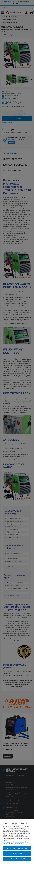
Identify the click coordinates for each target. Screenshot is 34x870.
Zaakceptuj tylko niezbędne (17, 848)
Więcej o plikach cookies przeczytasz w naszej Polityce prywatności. (16, 842)
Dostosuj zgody (17, 853)
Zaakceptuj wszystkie (17, 858)
